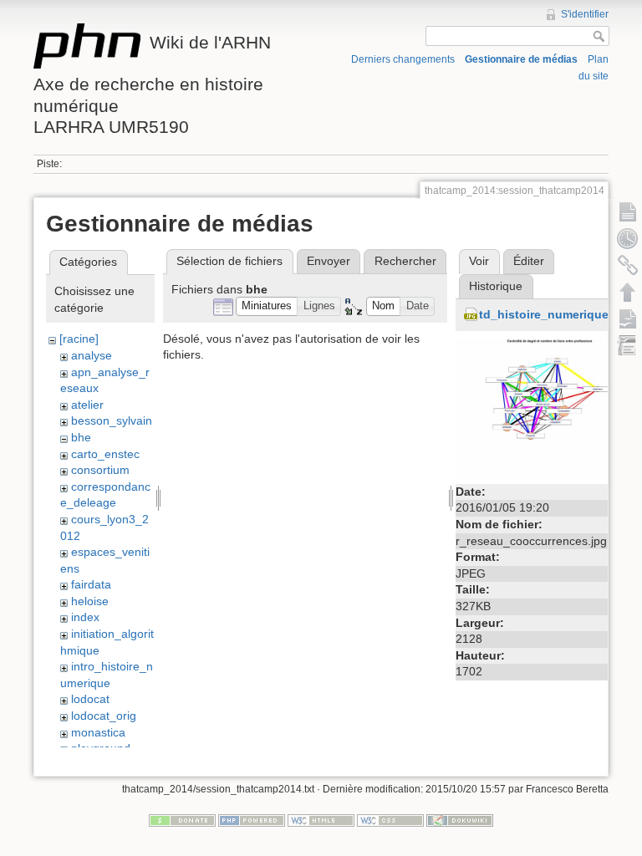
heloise (90, 601)
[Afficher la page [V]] (627, 211)
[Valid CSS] (390, 820)
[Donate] (182, 820)
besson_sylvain (111, 420)
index (85, 617)
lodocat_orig (103, 715)
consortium (100, 469)
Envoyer (328, 261)
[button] (267, 306)
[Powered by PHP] (251, 820)
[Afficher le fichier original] (543, 408)
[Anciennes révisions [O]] (627, 238)
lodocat (90, 699)
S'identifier (585, 14)
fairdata (91, 584)
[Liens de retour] (627, 265)
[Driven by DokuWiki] (459, 820)
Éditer (528, 261)
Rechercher (405, 261)
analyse (91, 355)
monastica (98, 732)
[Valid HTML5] (321, 820)
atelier (87, 404)
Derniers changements (403, 59)
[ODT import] (627, 345)
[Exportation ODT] (627, 318)
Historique (495, 286)
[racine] (79, 338)
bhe (81, 437)
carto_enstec (105, 454)
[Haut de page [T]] (627, 291)
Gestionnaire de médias (521, 59)
